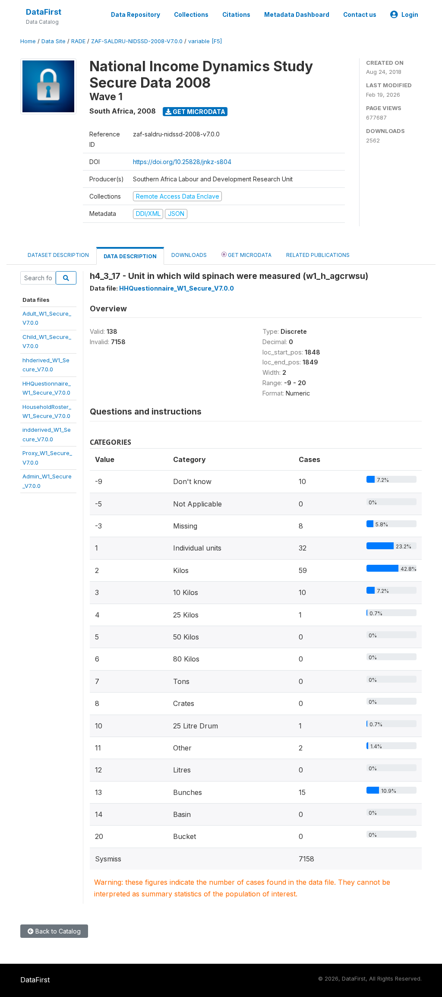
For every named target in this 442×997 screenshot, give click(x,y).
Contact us (359, 14)
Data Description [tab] (130, 256)
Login (409, 14)
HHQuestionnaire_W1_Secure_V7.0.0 (176, 288)
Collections (191, 14)
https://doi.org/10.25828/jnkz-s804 (182, 161)
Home (28, 41)
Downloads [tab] (189, 255)
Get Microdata (198, 111)
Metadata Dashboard (296, 14)
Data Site (53, 41)
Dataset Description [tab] (58, 255)
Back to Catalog (57, 931)
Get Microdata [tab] (249, 255)
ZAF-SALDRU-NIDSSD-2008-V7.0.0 (137, 41)
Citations (236, 14)
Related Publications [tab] (318, 255)
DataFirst (43, 11)
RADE (78, 41)
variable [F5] (205, 41)
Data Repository (135, 14)
